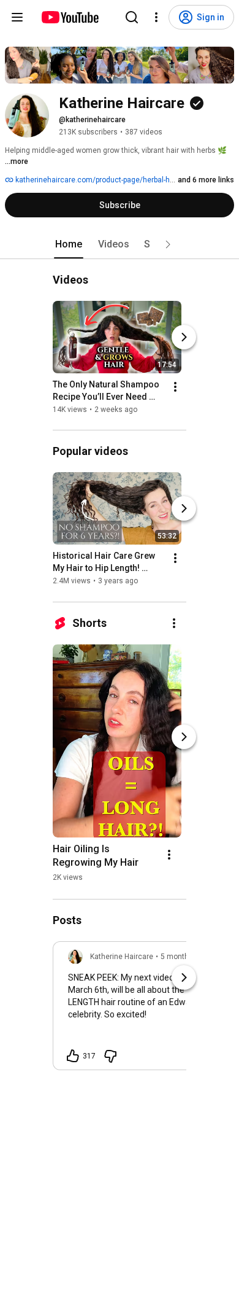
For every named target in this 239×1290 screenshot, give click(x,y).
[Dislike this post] (110, 1056)
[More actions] (175, 387)
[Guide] (17, 17)
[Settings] (156, 17)
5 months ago (184, 956)
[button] (168, 244)
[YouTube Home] (69, 17)
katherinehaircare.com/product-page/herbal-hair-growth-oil (113, 180)
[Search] (131, 17)
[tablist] (119, 244)
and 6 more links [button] (206, 180)
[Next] (184, 337)
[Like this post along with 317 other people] (73, 1056)
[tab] (68, 244)
